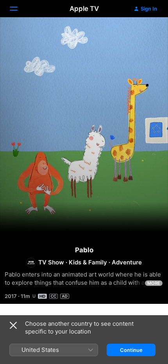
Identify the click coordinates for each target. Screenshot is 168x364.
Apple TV (84, 8)
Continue (131, 350)
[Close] (13, 325)
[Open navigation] (18, 8)
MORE (153, 283)
